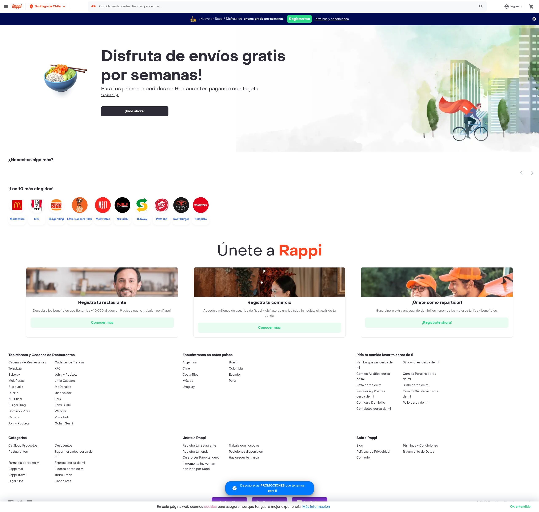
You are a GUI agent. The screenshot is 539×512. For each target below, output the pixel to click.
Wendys (60, 411)
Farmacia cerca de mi (24, 463)
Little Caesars (65, 381)
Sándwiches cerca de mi (421, 362)
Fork (58, 399)
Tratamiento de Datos (418, 452)
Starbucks (15, 387)
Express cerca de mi (70, 463)
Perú (232, 381)
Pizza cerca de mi (369, 385)
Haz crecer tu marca (244, 458)
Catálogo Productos (22, 446)
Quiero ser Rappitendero (201, 458)
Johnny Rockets (66, 375)
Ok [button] (520, 507)
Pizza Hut (61, 417)
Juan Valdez (63, 393)
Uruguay (189, 387)
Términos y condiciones (331, 19)
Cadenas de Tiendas (69, 362)
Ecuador (235, 375)
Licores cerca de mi (69, 469)
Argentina (190, 362)
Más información (316, 506)
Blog (359, 446)
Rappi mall (15, 469)
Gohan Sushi (64, 424)
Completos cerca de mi (373, 409)
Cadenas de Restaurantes (27, 362)
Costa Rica (191, 375)
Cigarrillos (15, 481)
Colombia (236, 369)
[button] (48, 6)
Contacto (363, 458)
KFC (58, 369)
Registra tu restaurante (199, 446)
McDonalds (63, 387)
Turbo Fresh (63, 475)
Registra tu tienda (195, 452)
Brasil (233, 362)
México (188, 381)
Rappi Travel (17, 475)
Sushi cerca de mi (416, 385)
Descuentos (63, 446)
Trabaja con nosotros (244, 446)
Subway (14, 375)
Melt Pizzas (16, 381)
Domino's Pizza (19, 411)
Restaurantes (18, 452)
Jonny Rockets (18, 424)
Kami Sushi (63, 405)
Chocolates (63, 481)
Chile (186, 369)
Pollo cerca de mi (415, 403)
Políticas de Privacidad (373, 452)
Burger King (17, 405)
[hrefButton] (102, 323)
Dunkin (13, 393)
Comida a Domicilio (370, 403)
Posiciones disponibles (246, 452)
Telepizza (15, 369)
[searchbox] (286, 6)
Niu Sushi (15, 399)
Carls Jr (14, 417)
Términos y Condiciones (420, 446)
